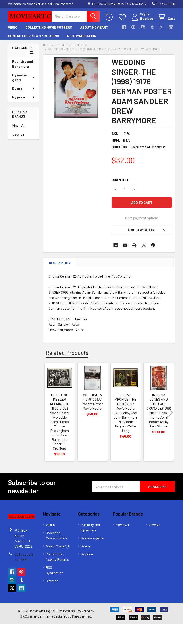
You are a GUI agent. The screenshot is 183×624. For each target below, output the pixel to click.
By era (17, 89)
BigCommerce (30, 616)
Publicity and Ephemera (22, 64)
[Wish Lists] (123, 17)
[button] (142, 230)
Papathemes (81, 616)
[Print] (134, 245)
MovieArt (19, 125)
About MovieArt (94, 27)
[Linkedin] (171, 27)
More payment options (142, 218)
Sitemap (52, 581)
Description (60, 263)
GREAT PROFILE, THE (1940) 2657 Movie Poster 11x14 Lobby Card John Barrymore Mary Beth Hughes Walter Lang (125, 413)
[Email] (125, 245)
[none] (76, 87)
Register (147, 18)
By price (18, 97)
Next (170, 412)
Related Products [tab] (67, 352)
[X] (162, 27)
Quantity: (121, 179)
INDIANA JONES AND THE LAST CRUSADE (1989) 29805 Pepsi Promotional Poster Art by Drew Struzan (159, 410)
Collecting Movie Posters (48, 27)
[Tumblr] (152, 27)
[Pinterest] (133, 27)
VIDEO (12, 27)
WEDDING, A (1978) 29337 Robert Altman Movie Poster (92, 401)
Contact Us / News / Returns (33, 36)
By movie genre (19, 77)
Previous (47, 412)
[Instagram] (143, 27)
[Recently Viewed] (110, 17)
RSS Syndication (81, 36)
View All (18, 134)
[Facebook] (124, 27)
